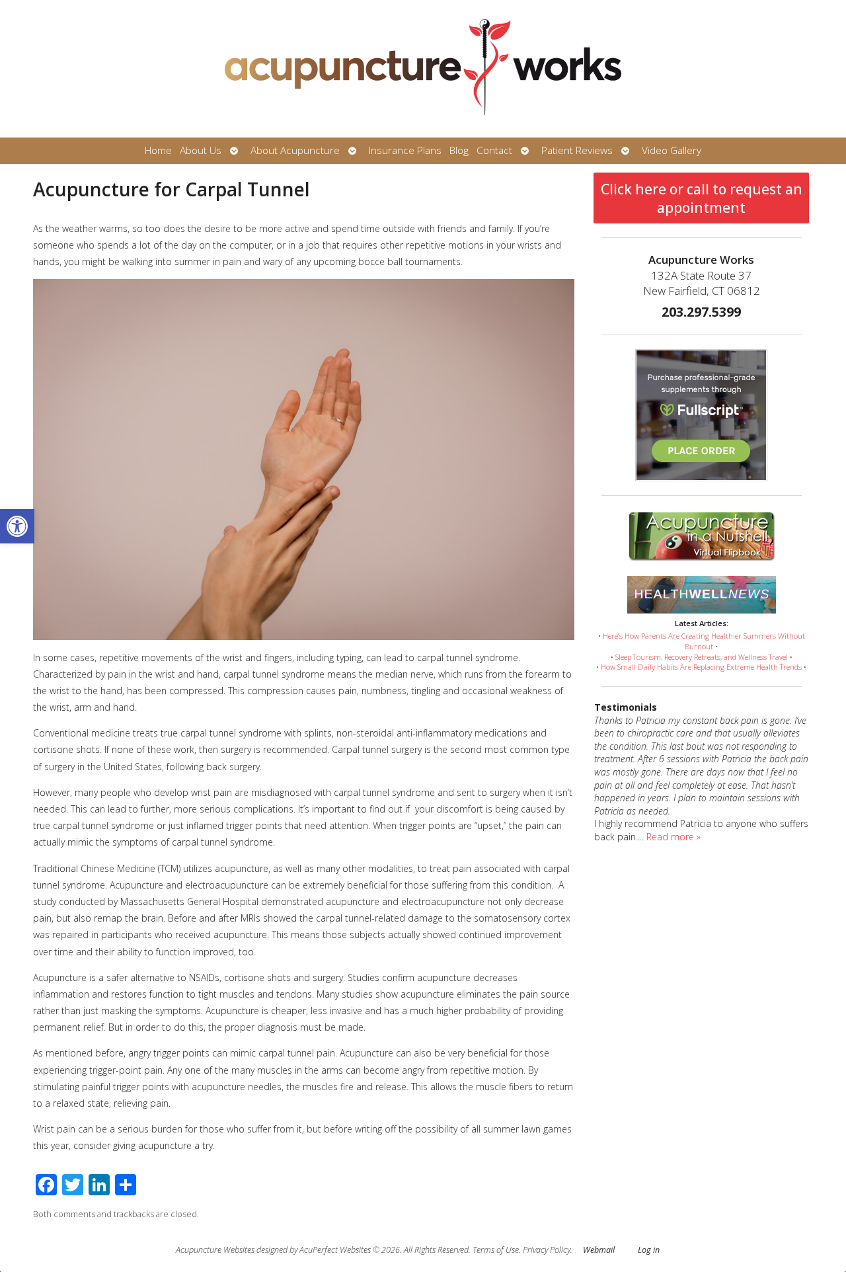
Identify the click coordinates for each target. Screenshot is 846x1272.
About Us (200, 150)
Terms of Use (496, 1249)
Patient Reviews (577, 150)
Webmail (599, 1249)
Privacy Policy (546, 1249)
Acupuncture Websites (215, 1249)
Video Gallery (671, 150)
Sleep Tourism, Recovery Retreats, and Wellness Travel (701, 657)
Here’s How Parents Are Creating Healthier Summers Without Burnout (704, 641)
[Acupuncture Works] (423, 69)
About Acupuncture (295, 150)
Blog (459, 150)
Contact (494, 150)
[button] (17, 526)
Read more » (673, 836)
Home (158, 150)
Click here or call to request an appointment (701, 198)
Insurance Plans (405, 150)
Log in (649, 1249)
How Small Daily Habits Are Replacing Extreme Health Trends (701, 667)
